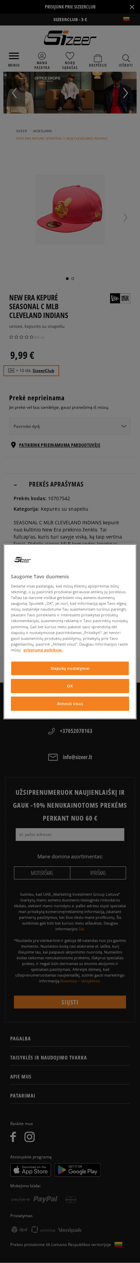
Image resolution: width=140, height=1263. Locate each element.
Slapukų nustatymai (70, 668)
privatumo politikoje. (43, 649)
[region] (69, 631)
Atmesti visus (70, 703)
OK (70, 685)
